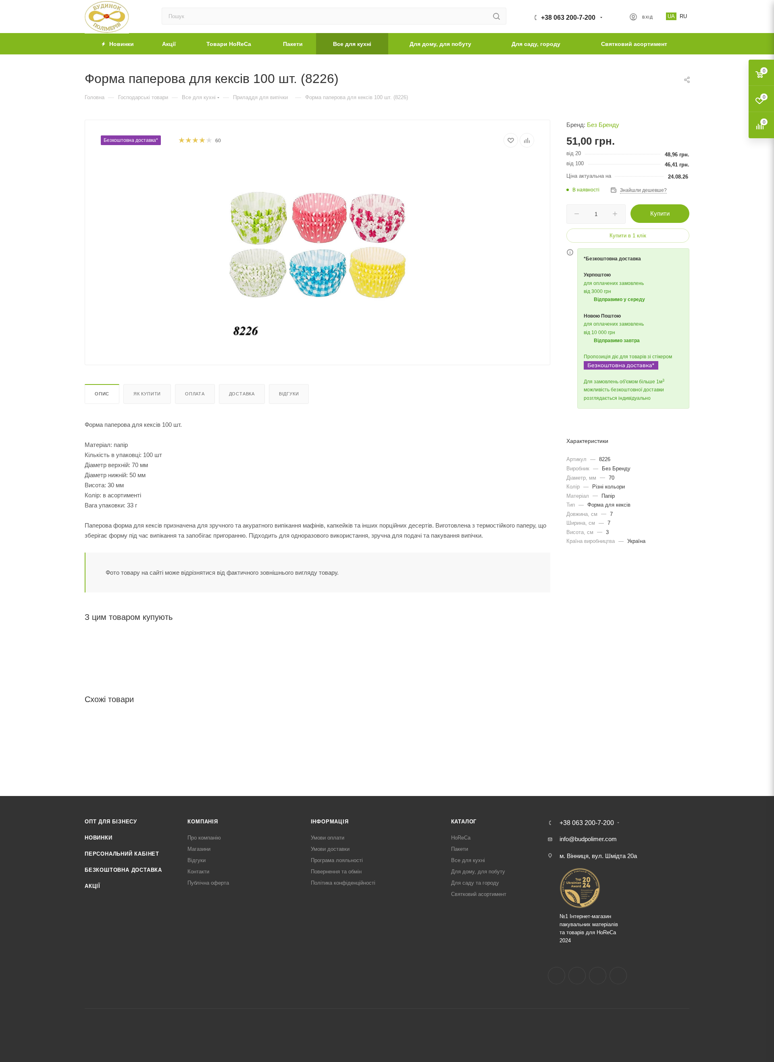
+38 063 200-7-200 (568, 17)
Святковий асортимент (478, 894)
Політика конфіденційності (343, 883)
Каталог (464, 822)
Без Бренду (603, 124)
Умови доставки (330, 849)
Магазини (198, 849)
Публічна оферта (208, 883)
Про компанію (204, 838)
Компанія (202, 822)
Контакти (198, 872)
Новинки (98, 838)
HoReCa (460, 838)
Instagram (577, 975)
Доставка (242, 393)
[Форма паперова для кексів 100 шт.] (317, 248)
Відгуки (289, 393)
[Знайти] (496, 16)
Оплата (195, 393)
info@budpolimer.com (588, 838)
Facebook (556, 975)
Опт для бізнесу (111, 822)
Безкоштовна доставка (123, 870)
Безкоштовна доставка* (131, 140)
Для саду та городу (475, 883)
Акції (92, 886)
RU (683, 16)
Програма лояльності (337, 860)
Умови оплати (327, 838)
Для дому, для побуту (478, 872)
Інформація (330, 822)
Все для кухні (468, 860)
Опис (102, 393)
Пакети (459, 849)
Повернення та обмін (336, 872)
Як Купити (147, 393)
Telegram (597, 975)
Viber (618, 975)
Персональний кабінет (122, 854)
